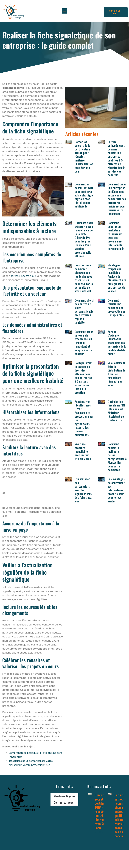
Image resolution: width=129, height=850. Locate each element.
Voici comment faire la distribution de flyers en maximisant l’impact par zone (116, 374)
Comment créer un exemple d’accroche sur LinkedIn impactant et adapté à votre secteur (84, 343)
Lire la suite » (102, 831)
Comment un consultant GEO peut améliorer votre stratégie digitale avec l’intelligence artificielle (84, 195)
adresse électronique (23, 276)
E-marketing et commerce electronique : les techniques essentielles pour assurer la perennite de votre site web (84, 278)
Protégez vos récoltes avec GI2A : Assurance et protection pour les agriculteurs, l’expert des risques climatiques (84, 418)
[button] (64, 11)
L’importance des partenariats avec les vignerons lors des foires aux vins (83, 490)
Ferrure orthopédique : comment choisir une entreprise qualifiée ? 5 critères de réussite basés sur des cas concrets (116, 158)
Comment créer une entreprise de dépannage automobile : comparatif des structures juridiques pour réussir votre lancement (117, 199)
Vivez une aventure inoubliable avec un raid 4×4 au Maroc (83, 451)
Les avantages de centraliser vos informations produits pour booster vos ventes (116, 490)
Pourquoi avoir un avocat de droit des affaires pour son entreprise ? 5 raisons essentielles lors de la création (83, 377)
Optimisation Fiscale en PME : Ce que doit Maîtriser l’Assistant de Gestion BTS (116, 411)
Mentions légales (64, 796)
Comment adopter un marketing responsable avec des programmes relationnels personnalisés (116, 236)
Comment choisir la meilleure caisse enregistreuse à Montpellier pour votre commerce (117, 457)
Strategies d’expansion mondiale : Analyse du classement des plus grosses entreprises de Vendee (117, 278)
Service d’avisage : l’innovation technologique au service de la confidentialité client (117, 343)
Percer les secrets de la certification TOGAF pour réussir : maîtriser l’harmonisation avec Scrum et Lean (84, 156)
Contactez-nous (63, 802)
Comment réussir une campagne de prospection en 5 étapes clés (117, 307)
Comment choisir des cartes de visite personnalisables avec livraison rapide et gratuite (85, 311)
